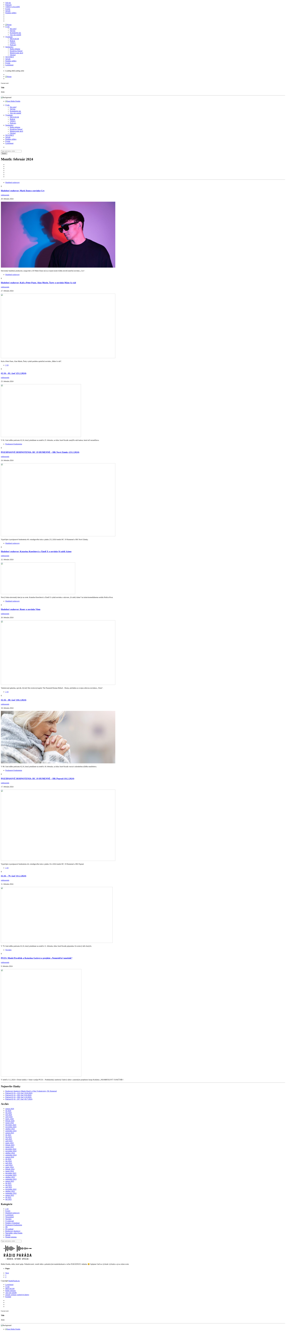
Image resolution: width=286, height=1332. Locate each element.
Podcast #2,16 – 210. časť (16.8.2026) (18, 1093)
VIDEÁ (13, 43)
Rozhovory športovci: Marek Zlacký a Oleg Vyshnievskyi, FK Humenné (31, 1091)
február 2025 (9, 1145)
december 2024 (10, 1149)
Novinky (8, 950)
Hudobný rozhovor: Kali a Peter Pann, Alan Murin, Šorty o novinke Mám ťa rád (38, 282)
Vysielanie (9, 37)
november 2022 (10, 1189)
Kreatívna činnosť (16, 51)
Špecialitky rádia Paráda (13, 1233)
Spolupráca (9, 47)
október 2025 (10, 1129)
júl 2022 (8, 1197)
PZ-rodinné (9, 1229)
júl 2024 (8, 1159)
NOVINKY (9, 57)
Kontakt (8, 1297)
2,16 (6, 365)
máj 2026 (8, 1115)
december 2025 (10, 1125)
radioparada (5, 195)
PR (6, 1227)
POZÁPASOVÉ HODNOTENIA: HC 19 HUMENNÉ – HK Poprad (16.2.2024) (37, 778)
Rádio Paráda (15, 101)
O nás (7, 27)
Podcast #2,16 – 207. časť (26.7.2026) (18, 1099)
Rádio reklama (15, 49)
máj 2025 (8, 1139)
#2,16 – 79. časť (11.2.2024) (13, 876)
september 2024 (11, 1155)
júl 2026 (8, 1111)
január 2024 (9, 1171)
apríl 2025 (9, 1141)
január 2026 (9, 1123)
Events (7, 9)
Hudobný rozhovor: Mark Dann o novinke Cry (23, 190)
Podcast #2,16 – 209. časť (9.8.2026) (18, 1095)
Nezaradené (9, 1217)
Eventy (7, 1211)
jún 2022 (8, 1199)
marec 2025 (9, 1143)
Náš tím (8, 3)
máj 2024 (8, 1163)
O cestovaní (9, 1221)
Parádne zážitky (11, 13)
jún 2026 (8, 1113)
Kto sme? (13, 29)
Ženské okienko (11, 1237)
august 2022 (9, 1195)
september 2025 (11, 1131)
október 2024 (10, 1153)
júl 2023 (8, 1183)
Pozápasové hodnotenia (13, 444)
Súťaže (7, 11)
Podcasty (8, 5)
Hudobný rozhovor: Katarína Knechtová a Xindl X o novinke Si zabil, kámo (36, 551)
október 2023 (10, 1177)
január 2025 (9, 1147)
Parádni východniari (12, 1223)
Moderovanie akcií (16, 53)
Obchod (13, 55)
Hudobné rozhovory (12, 182)
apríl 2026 (9, 1117)
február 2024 (9, 1169)
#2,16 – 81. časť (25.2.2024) (13, 373)
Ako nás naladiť (15, 35)
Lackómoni (9, 65)
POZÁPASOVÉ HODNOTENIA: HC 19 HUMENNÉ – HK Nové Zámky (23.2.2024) (40, 452)
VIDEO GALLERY (12, 7)
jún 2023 (8, 1185)
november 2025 (10, 1127)
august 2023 (9, 1181)
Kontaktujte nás (15, 33)
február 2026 (9, 1121)
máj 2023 (8, 1187)
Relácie (12, 41)
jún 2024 (8, 1161)
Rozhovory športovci (12, 1231)
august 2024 (9, 1157)
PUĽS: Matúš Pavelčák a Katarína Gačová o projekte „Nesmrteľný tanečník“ (36, 958)
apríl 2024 (9, 1165)
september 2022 (11, 1193)
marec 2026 (9, 1119)
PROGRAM (14, 39)
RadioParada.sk (14, 1281)
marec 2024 (9, 1167)
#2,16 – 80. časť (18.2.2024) (13, 700)
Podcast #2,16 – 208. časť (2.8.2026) (18, 1097)
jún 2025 (8, 1137)
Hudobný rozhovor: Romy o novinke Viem (20, 609)
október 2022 (10, 1191)
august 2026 (9, 1109)
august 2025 (9, 1133)
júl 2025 (8, 1135)
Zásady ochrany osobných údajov (17, 1295)
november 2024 (10, 1151)
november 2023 (10, 1175)
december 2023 (10, 1173)
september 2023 (11, 1179)
